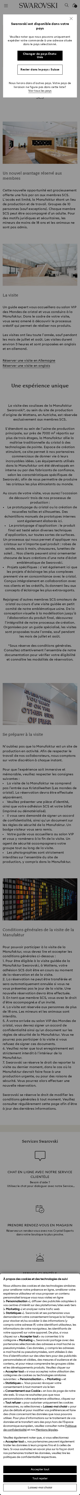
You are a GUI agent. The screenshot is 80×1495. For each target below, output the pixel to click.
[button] (71, 18)
